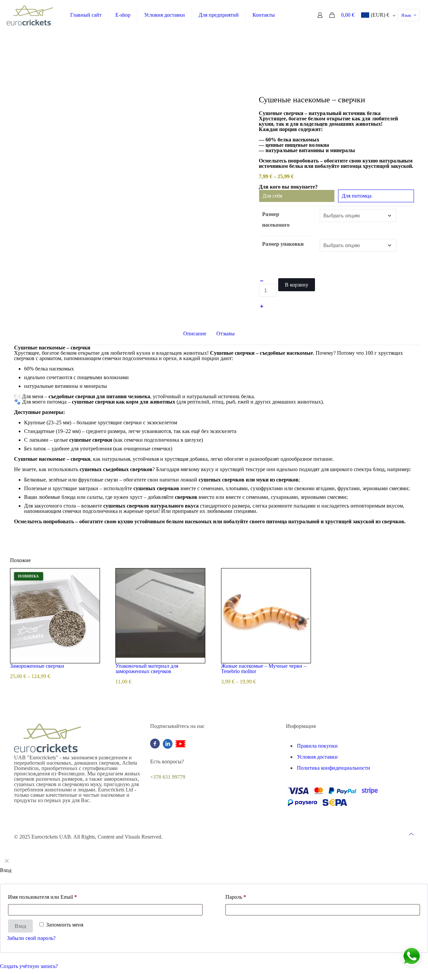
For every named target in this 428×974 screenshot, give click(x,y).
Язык (406, 15)
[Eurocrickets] (30, 15)
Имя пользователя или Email (42, 897)
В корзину (296, 285)
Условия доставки (317, 757)
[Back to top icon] (411, 834)
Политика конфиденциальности (333, 768)
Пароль (235, 897)
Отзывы (229, 333)
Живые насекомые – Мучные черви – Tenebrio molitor (263, 668)
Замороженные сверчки (37, 666)
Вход (20, 926)
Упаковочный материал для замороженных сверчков (146, 668)
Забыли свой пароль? (31, 938)
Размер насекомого (276, 219)
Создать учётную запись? (29, 966)
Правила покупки (317, 746)
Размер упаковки (283, 244)
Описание (194, 333)
